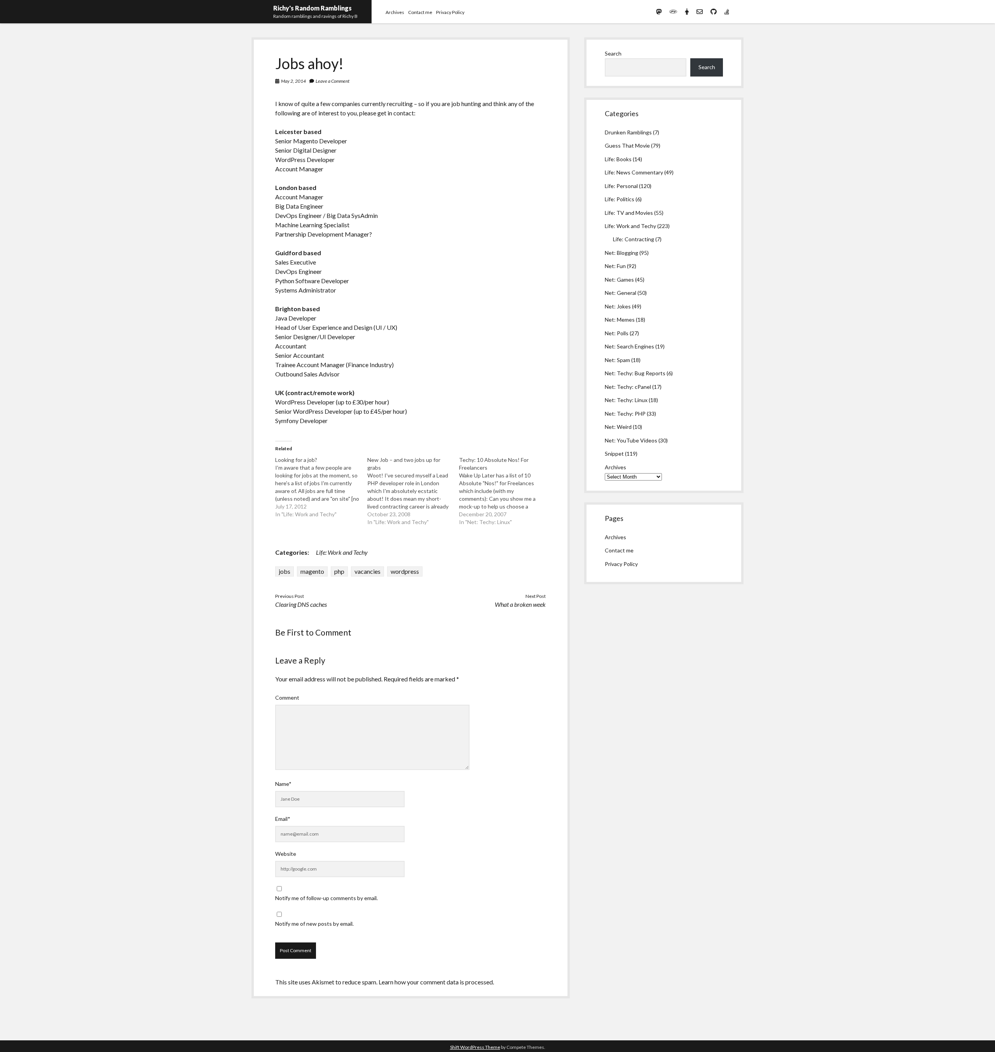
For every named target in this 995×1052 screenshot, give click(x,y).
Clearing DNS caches (301, 604)
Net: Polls (616, 333)
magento (312, 571)
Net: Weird (618, 426)
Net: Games (619, 279)
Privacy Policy (450, 12)
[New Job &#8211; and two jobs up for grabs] (413, 491)
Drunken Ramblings (628, 132)
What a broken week (520, 604)
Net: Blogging (621, 252)
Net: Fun (615, 266)
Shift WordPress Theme (475, 1047)
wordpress (405, 571)
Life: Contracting (633, 239)
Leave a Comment (332, 81)
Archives (395, 12)
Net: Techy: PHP (625, 413)
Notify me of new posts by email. (314, 923)
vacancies (367, 571)
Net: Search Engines (629, 346)
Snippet (614, 453)
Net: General (620, 292)
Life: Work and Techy (342, 552)
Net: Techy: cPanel (628, 386)
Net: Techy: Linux (626, 400)
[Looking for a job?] (321, 487)
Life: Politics (619, 199)
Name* (283, 783)
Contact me (420, 12)
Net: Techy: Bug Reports (635, 373)
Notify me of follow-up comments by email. (326, 898)
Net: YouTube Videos (631, 440)
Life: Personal (621, 186)
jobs (284, 571)
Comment (287, 697)
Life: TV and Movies (629, 212)
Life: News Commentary (634, 172)
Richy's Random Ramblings (312, 8)
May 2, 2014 (293, 81)
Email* (282, 818)
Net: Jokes (618, 306)
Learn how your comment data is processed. (436, 982)
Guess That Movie (627, 145)
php (339, 571)
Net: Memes (620, 319)
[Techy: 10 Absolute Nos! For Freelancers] (505, 491)
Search (613, 53)
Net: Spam (617, 360)
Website (285, 853)
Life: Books (618, 159)
